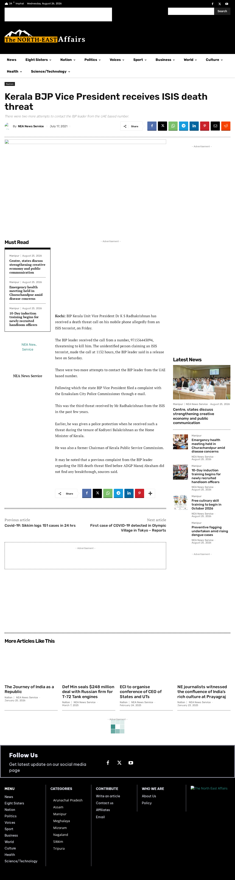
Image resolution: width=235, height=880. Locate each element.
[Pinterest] (204, 126)
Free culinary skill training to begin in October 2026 (206, 504)
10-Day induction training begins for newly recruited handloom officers (24, 319)
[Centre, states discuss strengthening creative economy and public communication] (201, 382)
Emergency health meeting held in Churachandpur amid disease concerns (25, 293)
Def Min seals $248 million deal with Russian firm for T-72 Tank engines (88, 691)
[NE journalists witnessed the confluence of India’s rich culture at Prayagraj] (203, 663)
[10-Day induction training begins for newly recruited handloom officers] (180, 472)
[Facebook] (212, 4)
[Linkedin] (194, 126)
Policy (147, 803)
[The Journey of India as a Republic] (31, 663)
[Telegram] (183, 126)
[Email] (215, 126)
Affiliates (103, 810)
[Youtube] (226, 4)
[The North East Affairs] (117, 35)
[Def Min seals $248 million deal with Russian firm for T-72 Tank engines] (88, 663)
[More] (150, 493)
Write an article (108, 796)
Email (100, 817)
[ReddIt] (225, 126)
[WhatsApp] (173, 126)
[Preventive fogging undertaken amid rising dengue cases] (180, 529)
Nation (10, 83)
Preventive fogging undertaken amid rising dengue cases (210, 531)
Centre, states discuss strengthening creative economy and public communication (27, 266)
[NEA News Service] (9, 126)
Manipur (14, 256)
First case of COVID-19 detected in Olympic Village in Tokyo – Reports (128, 527)
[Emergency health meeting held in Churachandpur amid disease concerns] (180, 441)
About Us (149, 796)
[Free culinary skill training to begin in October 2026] (180, 502)
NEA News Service (31, 126)
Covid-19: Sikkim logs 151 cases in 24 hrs (40, 525)
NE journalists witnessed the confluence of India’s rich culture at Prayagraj (202, 691)
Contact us (104, 803)
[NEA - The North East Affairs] (210, 798)
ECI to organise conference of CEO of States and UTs (141, 691)
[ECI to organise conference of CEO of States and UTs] (146, 663)
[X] (219, 4)
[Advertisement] (58, 14)
